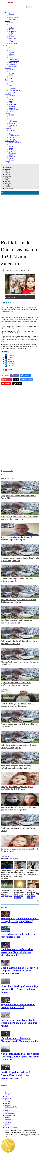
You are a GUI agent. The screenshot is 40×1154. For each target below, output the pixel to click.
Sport (6, 45)
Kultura (7, 80)
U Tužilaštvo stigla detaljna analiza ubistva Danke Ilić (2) (17, 579)
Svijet (6, 180)
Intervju (7, 185)
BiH (6, 171)
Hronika (7, 181)
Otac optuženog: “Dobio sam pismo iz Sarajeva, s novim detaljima (18, 704)
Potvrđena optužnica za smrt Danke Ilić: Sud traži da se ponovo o (19, 517)
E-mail (10, 369)
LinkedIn (11, 366)
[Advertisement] (20, 215)
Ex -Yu (7, 178)
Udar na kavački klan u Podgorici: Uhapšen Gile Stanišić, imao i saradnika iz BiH (19, 970)
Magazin (7, 113)
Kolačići (7, 1117)
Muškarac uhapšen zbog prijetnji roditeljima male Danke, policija (16, 766)
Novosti (7, 21)
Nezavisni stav (9, 188)
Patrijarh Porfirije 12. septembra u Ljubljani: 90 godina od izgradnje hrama (20, 1023)
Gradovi (7, 173)
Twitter (7, 1124)
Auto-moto (8, 128)
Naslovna (7, 12)
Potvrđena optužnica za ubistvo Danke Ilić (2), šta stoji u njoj (18, 746)
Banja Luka (8, 183)
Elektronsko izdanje (11, 1127)
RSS (6, 1125)
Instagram (7, 379)
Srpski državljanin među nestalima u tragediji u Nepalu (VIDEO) (20, 920)
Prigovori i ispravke (7, 471)
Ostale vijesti (5, 856)
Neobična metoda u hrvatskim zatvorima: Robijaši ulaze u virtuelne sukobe (17, 952)
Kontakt (7, 1110)
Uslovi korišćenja (10, 1115)
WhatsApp (11, 363)
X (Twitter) (11, 357)
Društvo (7, 174)
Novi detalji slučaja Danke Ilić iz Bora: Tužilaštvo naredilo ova (18, 600)
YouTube (7, 383)
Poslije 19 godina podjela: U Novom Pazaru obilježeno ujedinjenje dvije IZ (16, 1075)
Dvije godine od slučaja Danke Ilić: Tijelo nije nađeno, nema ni (20, 559)
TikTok (19, 383)
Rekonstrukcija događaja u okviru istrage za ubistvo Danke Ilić (20, 642)
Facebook (11, 355)
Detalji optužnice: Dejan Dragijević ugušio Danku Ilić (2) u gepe (17, 787)
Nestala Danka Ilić (7, 478)
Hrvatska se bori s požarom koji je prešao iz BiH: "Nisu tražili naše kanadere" (19, 989)
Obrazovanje (9, 176)
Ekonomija (8, 68)
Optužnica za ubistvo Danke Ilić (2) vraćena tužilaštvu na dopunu (17, 683)
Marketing (8, 1112)
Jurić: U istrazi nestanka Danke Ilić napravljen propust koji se (17, 538)
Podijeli (5, 351)
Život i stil (8, 94)
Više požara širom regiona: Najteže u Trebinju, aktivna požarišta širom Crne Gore (20, 1056)
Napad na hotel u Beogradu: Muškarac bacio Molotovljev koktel (20, 1040)
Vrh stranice (6, 1089)
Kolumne (7, 186)
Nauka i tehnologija (11, 141)
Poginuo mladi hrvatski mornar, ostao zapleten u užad (18, 1006)
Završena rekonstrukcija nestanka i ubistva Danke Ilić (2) (17, 621)
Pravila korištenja (10, 1113)
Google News (28, 379)
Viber (9, 359)
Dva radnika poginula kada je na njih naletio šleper (18, 935)
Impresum (8, 1119)
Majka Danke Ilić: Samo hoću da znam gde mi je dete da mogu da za (19, 808)
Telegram (11, 361)
